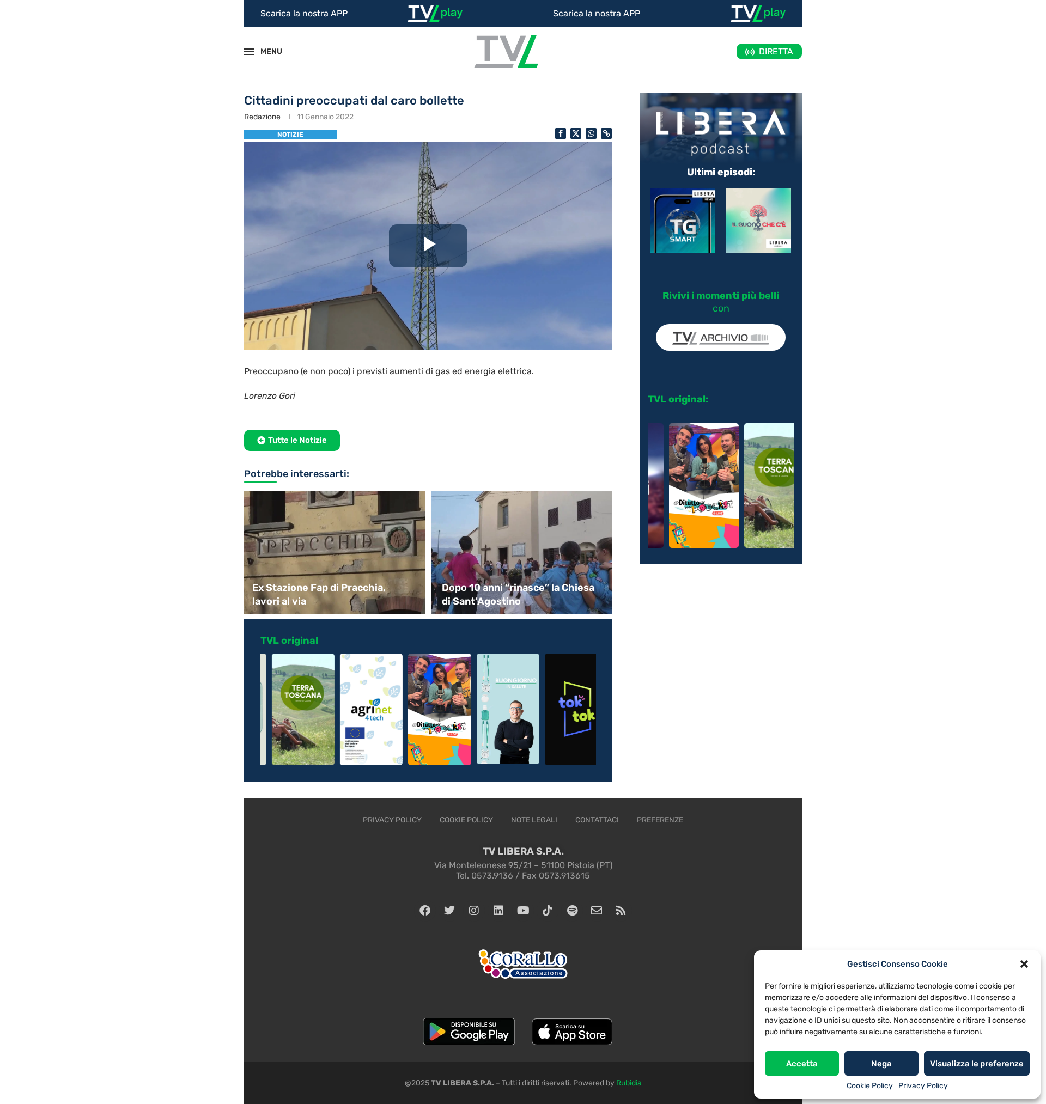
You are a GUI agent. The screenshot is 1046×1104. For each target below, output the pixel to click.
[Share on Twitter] (575, 133)
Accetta (802, 1064)
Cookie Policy (870, 1085)
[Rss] (621, 911)
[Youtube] (523, 911)
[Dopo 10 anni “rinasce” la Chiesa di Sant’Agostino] (523, 552)
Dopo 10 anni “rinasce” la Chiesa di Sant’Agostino (518, 594)
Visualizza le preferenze (977, 1064)
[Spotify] (572, 911)
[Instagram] (474, 911)
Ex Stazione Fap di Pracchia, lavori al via (319, 594)
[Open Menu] (249, 52)
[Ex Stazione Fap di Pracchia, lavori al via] (333, 552)
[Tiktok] (547, 911)
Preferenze (660, 820)
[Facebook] (425, 911)
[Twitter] (449, 911)
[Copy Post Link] (606, 133)
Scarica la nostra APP (304, 13)
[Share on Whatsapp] (591, 133)
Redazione (262, 116)
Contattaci (597, 820)
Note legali (534, 820)
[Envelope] (596, 911)
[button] (1024, 964)
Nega (881, 1064)
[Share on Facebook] (560, 133)
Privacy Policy (923, 1085)
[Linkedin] (498, 911)
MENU (265, 51)
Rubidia (629, 1083)
